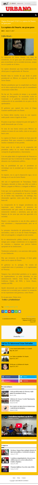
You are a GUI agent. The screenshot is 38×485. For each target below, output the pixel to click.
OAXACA (12, 307)
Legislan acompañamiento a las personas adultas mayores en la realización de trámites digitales (23, 460)
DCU (3, 31)
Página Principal (7, 21)
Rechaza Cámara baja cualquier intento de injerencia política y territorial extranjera (23, 451)
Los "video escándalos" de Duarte (19, 356)
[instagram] (10, 381)
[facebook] (10, 376)
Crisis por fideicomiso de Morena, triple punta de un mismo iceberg (22, 392)
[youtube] (28, 381)
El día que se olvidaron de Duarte (19, 364)
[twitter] (28, 376)
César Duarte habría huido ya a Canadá (21, 348)
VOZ (17, 21)
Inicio (14, 478)
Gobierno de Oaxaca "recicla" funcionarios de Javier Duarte (22, 400)
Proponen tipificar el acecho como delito (22, 467)
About (18, 478)
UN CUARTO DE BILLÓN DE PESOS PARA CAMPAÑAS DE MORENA (22, 407)
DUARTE (7, 307)
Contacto (24, 478)
